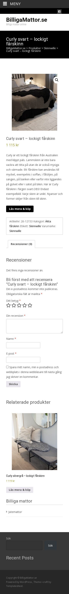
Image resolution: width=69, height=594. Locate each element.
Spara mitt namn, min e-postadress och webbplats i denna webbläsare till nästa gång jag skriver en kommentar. (34, 372)
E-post (11, 353)
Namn (11, 339)
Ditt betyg (13, 300)
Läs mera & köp (20, 209)
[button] (56, 79)
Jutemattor (15, 512)
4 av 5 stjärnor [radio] (24, 305)
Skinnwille (35, 226)
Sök (8, 538)
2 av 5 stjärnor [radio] (14, 305)
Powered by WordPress (19, 582)
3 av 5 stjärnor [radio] (19, 305)
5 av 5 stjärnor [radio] (30, 305)
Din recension (15, 315)
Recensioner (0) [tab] (21, 244)
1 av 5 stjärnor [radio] (8, 305)
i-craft (45, 582)
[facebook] (59, 12)
